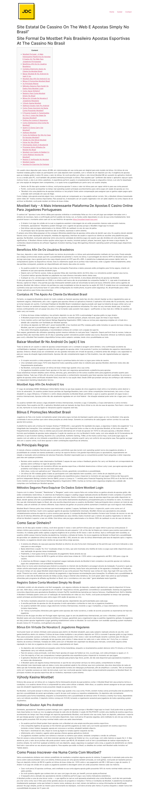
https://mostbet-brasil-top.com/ (85, 219)
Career (119, 12)
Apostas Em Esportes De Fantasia (36, 164)
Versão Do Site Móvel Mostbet (34, 140)
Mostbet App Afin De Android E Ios (36, 79)
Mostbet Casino (29, 162)
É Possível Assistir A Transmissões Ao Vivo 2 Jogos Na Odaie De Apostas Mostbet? (36, 115)
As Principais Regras (30, 84)
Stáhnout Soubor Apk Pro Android (36, 106)
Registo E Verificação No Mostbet (36, 159)
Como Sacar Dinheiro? (31, 91)
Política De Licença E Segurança (35, 120)
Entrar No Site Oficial (31, 142)
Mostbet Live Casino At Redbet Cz (36, 152)
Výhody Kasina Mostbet (32, 103)
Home (111, 12)
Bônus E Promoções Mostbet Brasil (36, 81)
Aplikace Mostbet (29, 133)
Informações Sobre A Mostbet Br (35, 145)
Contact (128, 12)
